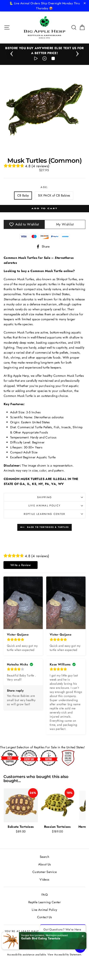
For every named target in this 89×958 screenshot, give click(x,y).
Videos (44, 879)
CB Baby (23, 195)
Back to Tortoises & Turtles (47, 527)
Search (44, 857)
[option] (44, 51)
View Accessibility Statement (64, 954)
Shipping (44, 497)
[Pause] (44, 59)
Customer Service (44, 872)
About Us (44, 864)
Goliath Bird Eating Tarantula (40, 938)
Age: (44, 187)
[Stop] (53, 59)
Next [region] (77, 52)
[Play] (36, 59)
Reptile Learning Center (44, 514)
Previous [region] (11, 52)
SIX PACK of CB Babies (54, 195)
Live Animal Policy (45, 505)
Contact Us (44, 917)
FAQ (44, 894)
